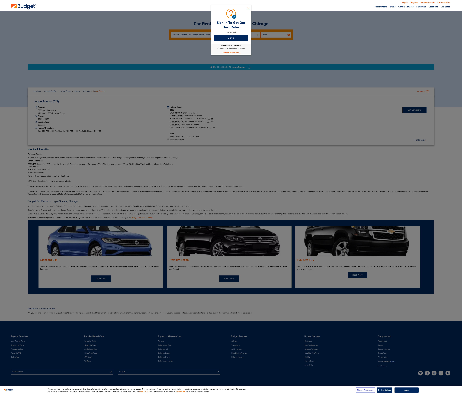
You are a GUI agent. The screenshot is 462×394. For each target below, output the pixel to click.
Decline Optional (384, 390)
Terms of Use (180, 391)
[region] (231, 390)
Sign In (231, 37)
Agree (406, 390)
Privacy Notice (144, 391)
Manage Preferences (365, 390)
